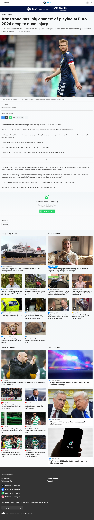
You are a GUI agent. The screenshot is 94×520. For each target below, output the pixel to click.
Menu (6, 3)
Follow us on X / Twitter (12, 485)
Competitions (52, 478)
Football (5, 224)
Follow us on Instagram (12, 497)
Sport (10, 14)
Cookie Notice (43, 502)
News (4, 14)
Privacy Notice (24, 502)
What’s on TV (6, 481)
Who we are (5, 502)
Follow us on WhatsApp (12, 493)
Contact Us (34, 502)
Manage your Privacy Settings (12, 508)
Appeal (50, 481)
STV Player (5, 478)
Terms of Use (14, 502)
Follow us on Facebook (12, 489)
